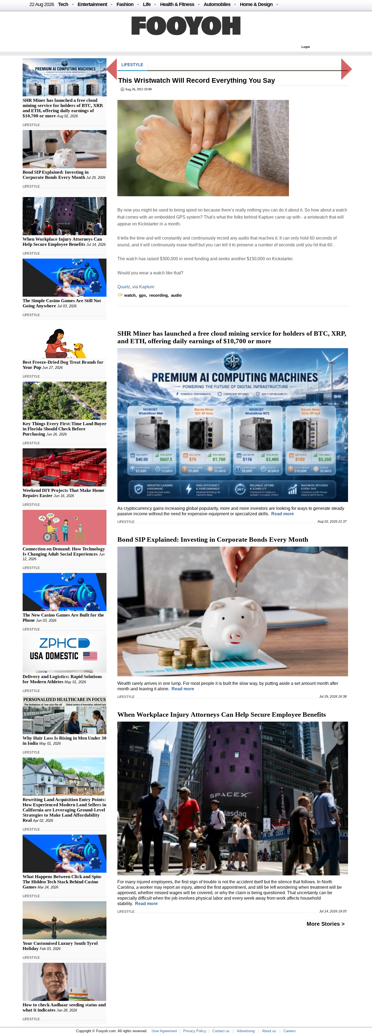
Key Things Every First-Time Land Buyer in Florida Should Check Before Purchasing (64, 429)
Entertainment (92, 4)
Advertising (246, 1031)
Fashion (125, 4)
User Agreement (164, 1031)
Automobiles (217, 4)
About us (269, 1031)
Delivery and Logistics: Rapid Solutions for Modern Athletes (62, 679)
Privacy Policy (194, 1031)
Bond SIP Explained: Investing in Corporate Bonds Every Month (56, 175)
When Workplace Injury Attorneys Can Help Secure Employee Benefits (62, 242)
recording (158, 295)
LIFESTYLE (31, 125)
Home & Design (256, 4)
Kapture (146, 286)
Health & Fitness (177, 4)
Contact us (221, 1031)
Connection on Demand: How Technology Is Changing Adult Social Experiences (64, 551)
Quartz (123, 286)
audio (176, 295)
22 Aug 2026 (41, 4)
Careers (289, 1031)
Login (305, 46)
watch (130, 295)
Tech (63, 4)
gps (142, 295)
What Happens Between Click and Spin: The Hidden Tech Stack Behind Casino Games (62, 882)
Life (147, 4)
